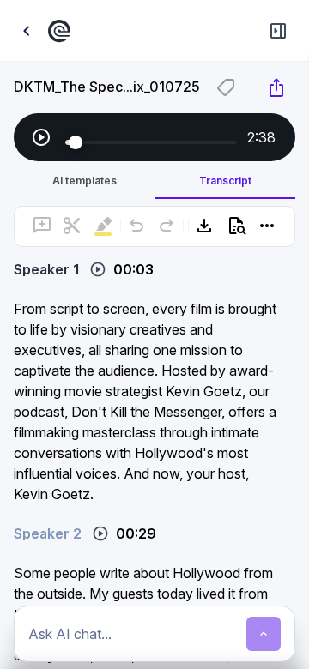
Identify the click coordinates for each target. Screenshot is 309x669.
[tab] (84, 180)
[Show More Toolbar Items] (267, 225)
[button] (154, 260)
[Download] (204, 225)
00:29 (136, 533)
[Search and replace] (237, 225)
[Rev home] (62, 31)
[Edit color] (226, 87)
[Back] (26, 31)
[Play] (41, 137)
